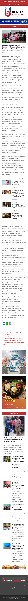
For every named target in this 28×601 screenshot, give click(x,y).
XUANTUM (17, 598)
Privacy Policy (21, 585)
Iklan (9, 585)
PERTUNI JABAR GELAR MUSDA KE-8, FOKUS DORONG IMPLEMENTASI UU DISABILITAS (18, 546)
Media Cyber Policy (15, 587)
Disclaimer (5, 587)
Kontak (14, 585)
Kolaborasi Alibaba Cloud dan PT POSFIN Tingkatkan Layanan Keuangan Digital (13, 335)
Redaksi (4, 585)
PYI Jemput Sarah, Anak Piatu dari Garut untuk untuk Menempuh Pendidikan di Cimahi (14, 439)
